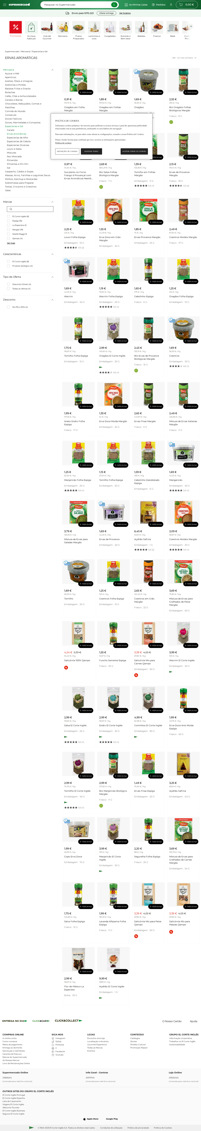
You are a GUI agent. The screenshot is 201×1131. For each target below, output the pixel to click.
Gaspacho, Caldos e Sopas (19, 171)
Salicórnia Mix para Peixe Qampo (147, 923)
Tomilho (68, 598)
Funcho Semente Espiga (112, 660)
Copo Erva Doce (73, 856)
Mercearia (25, 51)
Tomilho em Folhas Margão (144, 174)
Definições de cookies (67, 151)
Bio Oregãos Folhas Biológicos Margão (180, 109)
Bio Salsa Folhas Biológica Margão (109, 174)
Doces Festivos (13, 118)
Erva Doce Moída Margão (113, 421)
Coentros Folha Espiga (111, 598)
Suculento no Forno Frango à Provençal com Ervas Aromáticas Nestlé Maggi (77, 175)
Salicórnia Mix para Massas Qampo (179, 923)
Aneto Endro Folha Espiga (74, 423)
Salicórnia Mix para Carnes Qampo (144, 662)
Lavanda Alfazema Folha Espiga (112, 923)
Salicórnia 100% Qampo (77, 660)
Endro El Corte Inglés (110, 725)
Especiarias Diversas (18, 145)
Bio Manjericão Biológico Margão (113, 792)
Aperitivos (10, 77)
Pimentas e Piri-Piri (17, 164)
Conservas (10, 115)
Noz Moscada (14, 156)
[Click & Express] (15, 1021)
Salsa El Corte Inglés (75, 725)
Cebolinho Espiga (143, 296)
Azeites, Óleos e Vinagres (19, 81)
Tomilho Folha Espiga (76, 355)
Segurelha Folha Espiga (147, 856)
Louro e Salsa (14, 149)
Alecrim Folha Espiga (111, 296)
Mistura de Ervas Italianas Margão (183, 423)
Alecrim (68, 296)
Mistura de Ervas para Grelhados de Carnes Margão (181, 859)
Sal (8, 167)
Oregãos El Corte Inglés (112, 355)
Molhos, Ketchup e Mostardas (21, 179)
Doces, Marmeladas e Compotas (23, 122)
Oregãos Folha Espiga (181, 296)
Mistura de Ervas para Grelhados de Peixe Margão (181, 601)
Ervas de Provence (109, 539)
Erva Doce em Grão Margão (110, 239)
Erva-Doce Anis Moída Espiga (181, 727)
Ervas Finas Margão (145, 421)
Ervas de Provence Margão (179, 174)
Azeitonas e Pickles (15, 84)
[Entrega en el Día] (69, 1021)
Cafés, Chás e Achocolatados (20, 96)
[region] (102, 136)
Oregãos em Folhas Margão (110, 109)
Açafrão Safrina (142, 539)
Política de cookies (63, 143)
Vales (8, 190)
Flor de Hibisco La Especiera (74, 988)
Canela (10, 130)
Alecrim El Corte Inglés (182, 660)
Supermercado (12, 51)
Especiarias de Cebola (19, 141)
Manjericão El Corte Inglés (110, 858)
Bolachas (10, 92)
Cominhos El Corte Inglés (148, 725)
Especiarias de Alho (17, 137)
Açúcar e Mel (12, 73)
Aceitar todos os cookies (134, 151)
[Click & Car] (41, 1021)
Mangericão (175, 480)
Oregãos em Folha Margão (74, 109)
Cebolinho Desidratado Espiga (146, 482)
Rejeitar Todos (91, 151)
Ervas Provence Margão (147, 237)
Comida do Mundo (15, 111)
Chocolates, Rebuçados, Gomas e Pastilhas (23, 105)
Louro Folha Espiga (74, 237)
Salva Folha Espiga (74, 921)
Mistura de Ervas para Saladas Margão (76, 541)
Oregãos (139, 107)
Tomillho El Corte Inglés (77, 791)
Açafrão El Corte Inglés (111, 986)
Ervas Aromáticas (16, 133)
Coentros (174, 355)
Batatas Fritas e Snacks (18, 88)
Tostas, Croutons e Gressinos (20, 186)
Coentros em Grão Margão (144, 600)
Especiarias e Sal (39, 51)
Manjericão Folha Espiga (77, 480)
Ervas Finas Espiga (144, 791)
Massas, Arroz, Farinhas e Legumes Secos (27, 175)
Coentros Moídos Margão (183, 237)
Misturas (11, 152)
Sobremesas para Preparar (19, 182)
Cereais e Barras (14, 99)
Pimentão (12, 160)
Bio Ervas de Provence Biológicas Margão (146, 357)
